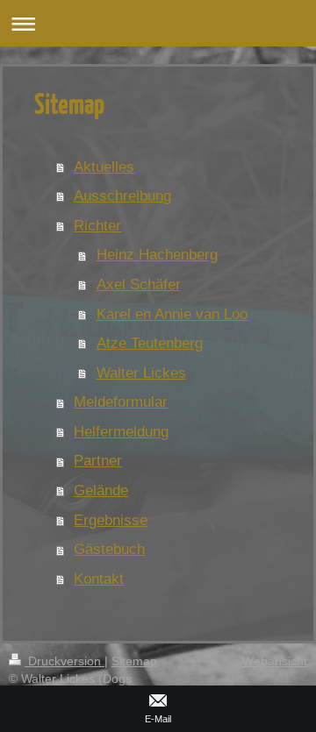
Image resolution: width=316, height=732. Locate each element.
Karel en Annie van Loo (172, 314)
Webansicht (274, 661)
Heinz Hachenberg (157, 254)
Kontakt (99, 579)
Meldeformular (121, 402)
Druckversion (64, 661)
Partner (98, 460)
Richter (97, 225)
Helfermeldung (121, 431)
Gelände (101, 490)
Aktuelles (104, 167)
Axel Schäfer (139, 284)
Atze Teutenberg (150, 343)
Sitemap (134, 661)
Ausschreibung (122, 196)
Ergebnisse (110, 520)
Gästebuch (109, 549)
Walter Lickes (141, 373)
